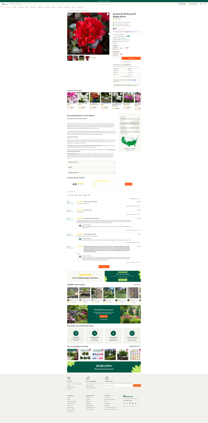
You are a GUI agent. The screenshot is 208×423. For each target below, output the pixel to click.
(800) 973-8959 (134, 85)
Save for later (127, 61)
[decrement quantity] (114, 58)
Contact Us (69, 389)
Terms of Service (108, 403)
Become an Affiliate (71, 409)
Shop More (74, 7)
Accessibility (107, 405)
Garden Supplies (67, 7)
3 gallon (127, 48)
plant (89, 195)
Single (115, 54)
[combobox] (135, 199)
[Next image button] (109, 34)
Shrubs (27, 7)
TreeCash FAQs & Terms (90, 407)
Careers (68, 399)
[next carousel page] (141, 97)
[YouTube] (133, 403)
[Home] (5, 4)
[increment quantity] (119, 58)
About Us (69, 397)
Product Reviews (70, 407)
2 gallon (121, 48)
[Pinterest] (136, 403)
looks (69, 195)
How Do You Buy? (122, 279)
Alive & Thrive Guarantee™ (110, 399)
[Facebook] (130, 403)
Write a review (128, 184)
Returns (106, 401)
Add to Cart (132, 58)
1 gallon (115, 48)
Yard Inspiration (70, 411)
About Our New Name (90, 409)
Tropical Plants (47, 7)
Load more (104, 266)
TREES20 (136, 66)
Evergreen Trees (21, 7)
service (80, 195)
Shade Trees (40, 7)
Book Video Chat (103, 316)
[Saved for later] (107, 14)
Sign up (137, 385)
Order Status (88, 397)
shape (72, 195)
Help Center (88, 401)
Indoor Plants (59, 7)
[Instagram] (124, 403)
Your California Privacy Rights (110, 407)
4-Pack (121, 54)
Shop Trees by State (71, 403)
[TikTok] (127, 403)
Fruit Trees (14, 7)
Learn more (111, 1)
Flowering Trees (33, 7)
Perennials (54, 7)
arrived (76, 195)
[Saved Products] (203, 4)
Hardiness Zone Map (90, 405)
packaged (85, 195)
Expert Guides (80, 7)
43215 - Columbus (121, 37)
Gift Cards (69, 405)
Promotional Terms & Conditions (111, 409)
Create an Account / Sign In (91, 387)
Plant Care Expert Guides (72, 401)
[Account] (201, 4)
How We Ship (88, 403)
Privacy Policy (107, 397)
